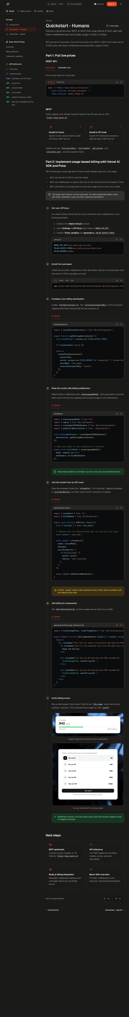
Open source (25, 11)
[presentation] (88, 286)
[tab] (50, 67)
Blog (51, 11)
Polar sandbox (72, 233)
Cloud (11, 11)
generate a (99, 233)
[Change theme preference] (121, 4)
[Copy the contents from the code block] (117, 82)
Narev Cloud (75, 223)
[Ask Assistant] (121, 82)
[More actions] (122, 26)
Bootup (49, 21)
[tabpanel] (85, 87)
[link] (65, 133)
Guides (40, 11)
